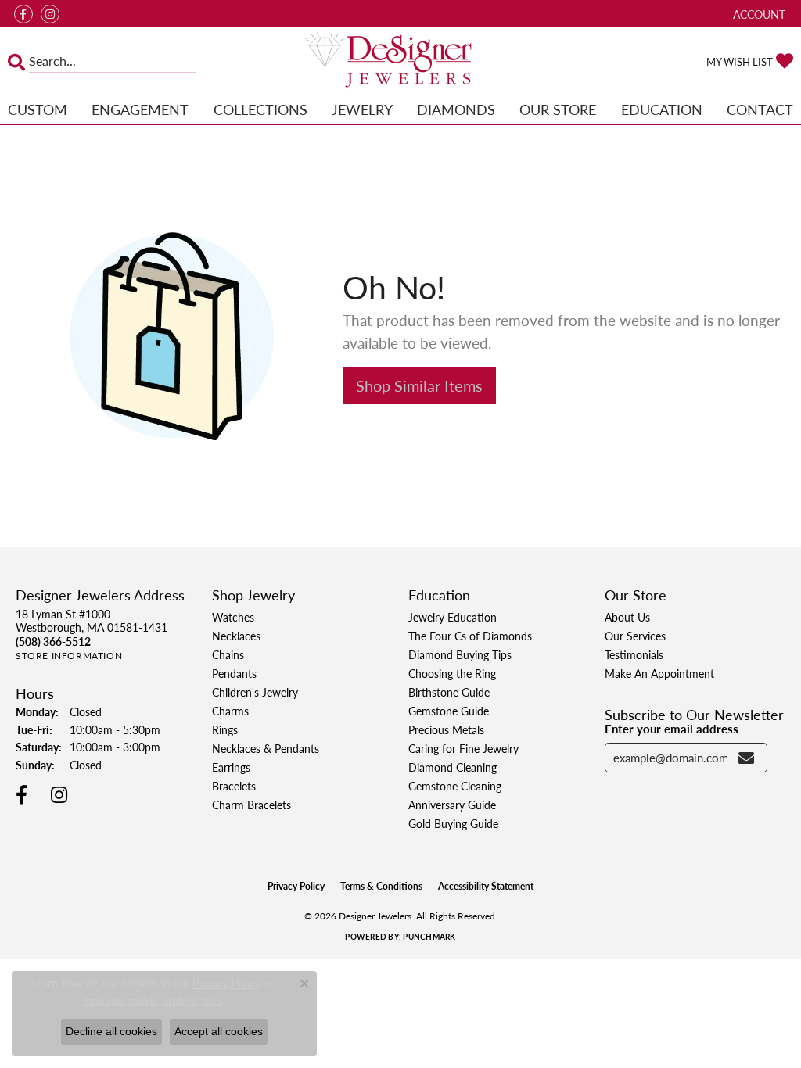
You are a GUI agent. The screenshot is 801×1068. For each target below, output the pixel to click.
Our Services (635, 635)
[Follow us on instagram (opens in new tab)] (50, 14)
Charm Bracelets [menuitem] (251, 804)
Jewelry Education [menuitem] (452, 617)
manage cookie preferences (152, 1001)
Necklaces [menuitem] (236, 635)
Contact (760, 109)
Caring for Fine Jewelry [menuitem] (463, 748)
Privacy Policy (296, 886)
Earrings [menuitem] (231, 767)
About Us (627, 617)
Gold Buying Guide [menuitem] (453, 823)
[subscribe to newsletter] (746, 758)
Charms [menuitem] (230, 711)
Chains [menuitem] (228, 654)
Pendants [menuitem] (234, 673)
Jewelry (362, 109)
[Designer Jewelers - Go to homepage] (400, 61)
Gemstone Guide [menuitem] (448, 711)
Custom (37, 109)
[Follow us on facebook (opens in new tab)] (23, 14)
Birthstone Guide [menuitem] (449, 692)
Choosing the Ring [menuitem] (452, 673)
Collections (260, 109)
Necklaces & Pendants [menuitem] (265, 748)
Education (661, 109)
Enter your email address (671, 728)
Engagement (140, 109)
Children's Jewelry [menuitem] (255, 692)
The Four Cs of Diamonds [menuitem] (470, 635)
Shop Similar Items (419, 385)
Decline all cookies (111, 1031)
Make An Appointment (659, 673)
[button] (757, 13)
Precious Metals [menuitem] (446, 729)
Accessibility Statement (485, 886)
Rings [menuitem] (225, 729)
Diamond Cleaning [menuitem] (452, 767)
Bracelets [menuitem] (234, 786)
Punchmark (429, 936)
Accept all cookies (218, 1031)
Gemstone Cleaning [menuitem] (454, 786)
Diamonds (456, 109)
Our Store (557, 109)
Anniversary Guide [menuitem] (452, 804)
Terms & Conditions (381, 886)
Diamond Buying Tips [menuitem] (460, 654)
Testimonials (634, 654)
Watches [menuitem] (233, 617)
